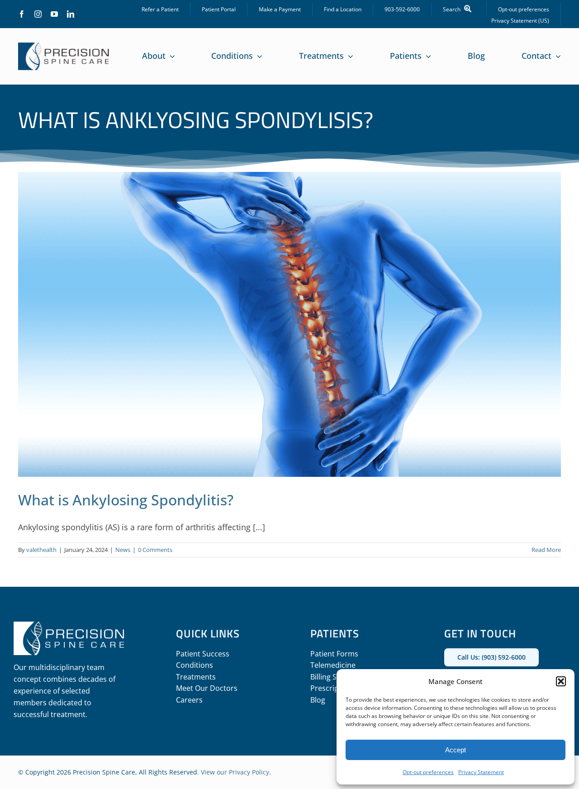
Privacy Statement (481, 772)
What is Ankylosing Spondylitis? (125, 499)
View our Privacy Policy (235, 772)
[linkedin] (70, 14)
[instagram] (38, 14)
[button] (560, 681)
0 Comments (155, 550)
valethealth (41, 550)
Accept (455, 750)
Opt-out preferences (428, 772)
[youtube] (54, 14)
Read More (546, 550)
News (122, 550)
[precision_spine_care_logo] (63, 46)
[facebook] (21, 14)
